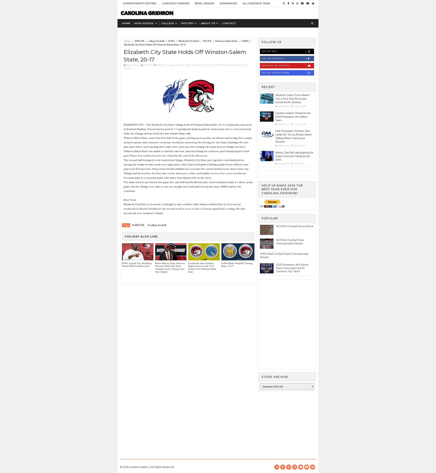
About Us (208, 23)
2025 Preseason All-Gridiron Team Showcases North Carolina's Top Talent (292, 268)
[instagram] (297, 3)
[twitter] (284, 3)
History (187, 23)
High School (144, 23)
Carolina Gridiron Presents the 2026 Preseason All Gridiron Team (293, 117)
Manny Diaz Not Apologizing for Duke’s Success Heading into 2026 (294, 156)
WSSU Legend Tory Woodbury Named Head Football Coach (137, 264)
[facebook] (288, 3)
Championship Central (140, 3)
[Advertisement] (218, 422)
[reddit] (313, 3)
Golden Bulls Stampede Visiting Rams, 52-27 (236, 264)
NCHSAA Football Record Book (294, 226)
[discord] (307, 3)
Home (126, 23)
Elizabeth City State (188, 41)
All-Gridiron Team (256, 3)
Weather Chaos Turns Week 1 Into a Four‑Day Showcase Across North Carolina (292, 99)
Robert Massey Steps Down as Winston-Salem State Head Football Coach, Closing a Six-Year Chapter (170, 267)
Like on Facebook (273, 58)
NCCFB (207, 41)
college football (156, 41)
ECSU (171, 41)
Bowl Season (204, 3)
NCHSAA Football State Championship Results (290, 242)
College (167, 23)
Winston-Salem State (226, 41)
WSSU (245, 41)
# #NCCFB (138, 225)
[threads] (293, 3)
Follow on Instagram (275, 73)
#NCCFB (139, 41)
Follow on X (269, 51)
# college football (157, 225)
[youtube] (302, 3)
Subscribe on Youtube (276, 65)
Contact (229, 23)
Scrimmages (228, 3)
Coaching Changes (175, 3)
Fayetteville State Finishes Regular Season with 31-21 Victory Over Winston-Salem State (202, 267)
